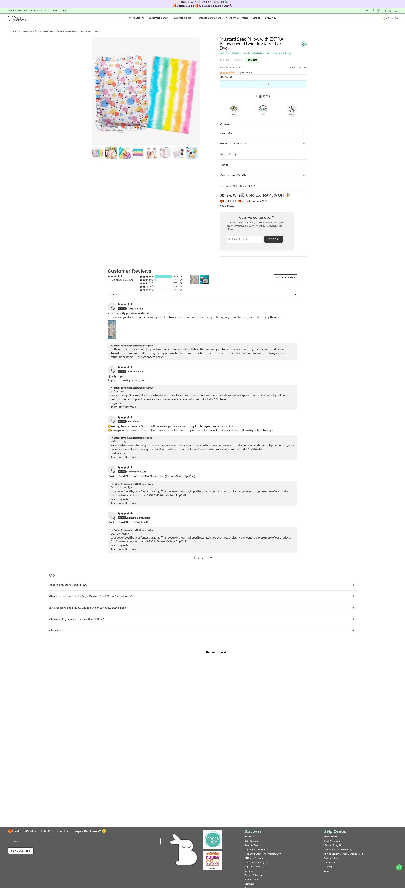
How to (224, 164)
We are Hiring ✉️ (332, 845)
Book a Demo (330, 836)
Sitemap (327, 866)
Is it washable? (57, 630)
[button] (136, 18)
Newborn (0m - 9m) (17, 10)
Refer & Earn (251, 845)
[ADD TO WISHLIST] (304, 44)
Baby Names (251, 841)
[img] (125, 304)
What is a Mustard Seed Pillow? (67, 584)
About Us (249, 836)
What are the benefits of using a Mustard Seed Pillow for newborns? (90, 596)
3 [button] (202, 557)
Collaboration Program (256, 862)
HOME (14, 31)
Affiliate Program (254, 858)
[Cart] (396, 18)
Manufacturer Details (233, 175)
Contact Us (329, 862)
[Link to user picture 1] (112, 329)
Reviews (248, 871)
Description (227, 132)
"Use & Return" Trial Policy (338, 849)
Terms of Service (253, 875)
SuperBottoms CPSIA (255, 866)
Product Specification (233, 143)
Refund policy (251, 879)
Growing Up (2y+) (59, 10)
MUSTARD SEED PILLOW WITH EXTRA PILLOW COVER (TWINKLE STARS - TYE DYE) (68, 31)
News (326, 871)
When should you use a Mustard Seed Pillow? (76, 619)
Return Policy (228, 154)
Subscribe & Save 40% (256, 849)
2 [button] (198, 557)
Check (273, 239)
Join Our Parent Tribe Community (262, 854)
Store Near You (331, 841)
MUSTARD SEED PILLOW (26, 31)
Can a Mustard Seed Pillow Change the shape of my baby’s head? (88, 607)
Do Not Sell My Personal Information (343, 854)
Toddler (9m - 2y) (39, 10)
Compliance (250, 883)
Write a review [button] (286, 277)
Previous (92, 91)
